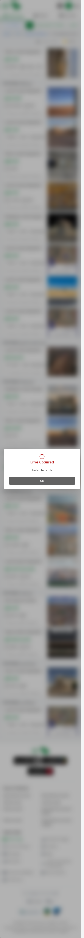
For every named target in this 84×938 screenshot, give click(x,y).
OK (42, 481)
